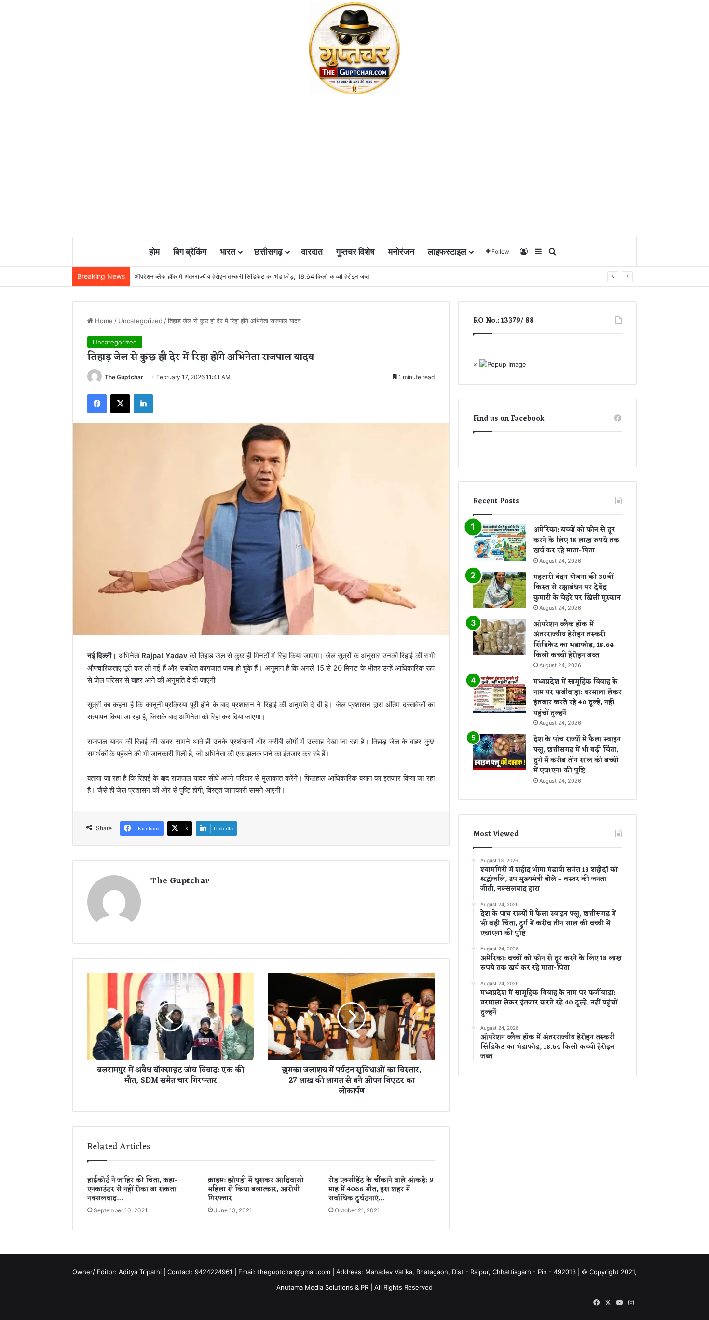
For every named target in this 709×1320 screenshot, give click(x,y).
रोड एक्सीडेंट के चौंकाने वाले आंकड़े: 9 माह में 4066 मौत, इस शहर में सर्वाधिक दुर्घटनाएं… (381, 1189)
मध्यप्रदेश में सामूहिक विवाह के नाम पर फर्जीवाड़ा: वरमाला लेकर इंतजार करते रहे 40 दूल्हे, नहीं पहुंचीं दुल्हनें (577, 697)
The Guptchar (124, 377)
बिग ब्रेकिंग (189, 252)
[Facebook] (97, 403)
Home (103, 321)
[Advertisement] (354, 166)
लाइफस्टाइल (447, 252)
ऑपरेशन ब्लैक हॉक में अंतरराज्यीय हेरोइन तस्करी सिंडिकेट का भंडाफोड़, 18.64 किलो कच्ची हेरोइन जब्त (252, 276)
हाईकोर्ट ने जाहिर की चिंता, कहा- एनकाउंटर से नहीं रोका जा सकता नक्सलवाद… (132, 1189)
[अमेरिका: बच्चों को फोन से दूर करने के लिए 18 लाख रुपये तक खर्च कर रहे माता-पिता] (499, 542)
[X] (120, 403)
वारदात (312, 252)
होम (154, 252)
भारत (227, 252)
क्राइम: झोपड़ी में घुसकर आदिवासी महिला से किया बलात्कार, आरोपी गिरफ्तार (255, 1189)
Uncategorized (140, 321)
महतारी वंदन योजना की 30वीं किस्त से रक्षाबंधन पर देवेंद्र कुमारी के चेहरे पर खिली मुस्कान (577, 587)
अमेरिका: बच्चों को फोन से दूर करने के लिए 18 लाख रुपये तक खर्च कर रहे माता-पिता (576, 540)
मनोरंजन (401, 252)
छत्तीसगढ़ (268, 252)
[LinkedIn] (143, 403)
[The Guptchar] (354, 48)
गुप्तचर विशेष (355, 252)
